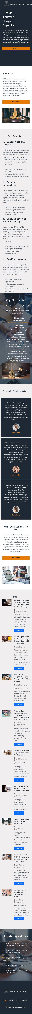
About (11, 1000)
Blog (17, 1000)
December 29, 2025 (21, 611)
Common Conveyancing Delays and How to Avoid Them (22, 822)
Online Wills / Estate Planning (19, 763)
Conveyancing (20, 726)
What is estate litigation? (16, 965)
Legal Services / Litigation (21, 614)
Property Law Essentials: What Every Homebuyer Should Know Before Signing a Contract (21, 715)
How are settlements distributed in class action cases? (15, 958)
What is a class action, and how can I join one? (17, 951)
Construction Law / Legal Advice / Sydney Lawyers (21, 651)
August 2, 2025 (20, 828)
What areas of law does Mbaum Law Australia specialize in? (17, 944)
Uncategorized (20, 797)
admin (19, 610)
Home (5, 1000)
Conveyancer (20, 830)
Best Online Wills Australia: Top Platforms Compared (21, 789)
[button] (16, 944)
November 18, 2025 (21, 647)
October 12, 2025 (21, 724)
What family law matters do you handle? (16, 971)
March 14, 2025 (20, 865)
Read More (19, 630)
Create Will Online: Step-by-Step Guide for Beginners (22, 753)
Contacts (25, 1000)
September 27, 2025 (21, 759)
